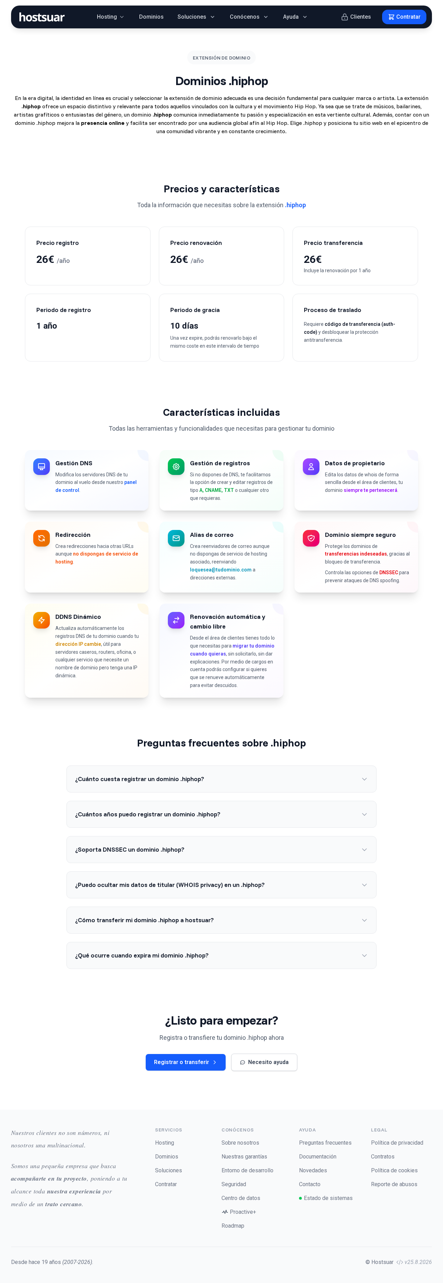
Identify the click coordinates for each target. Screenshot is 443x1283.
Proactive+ (243, 1212)
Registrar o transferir (181, 1062)
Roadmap (233, 1225)
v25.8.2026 (418, 1262)
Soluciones (168, 1170)
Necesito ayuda (268, 1062)
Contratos (383, 1156)
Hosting (164, 1142)
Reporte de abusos (394, 1184)
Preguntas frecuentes (325, 1142)
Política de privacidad (397, 1142)
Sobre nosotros (240, 1142)
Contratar (166, 1184)
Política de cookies (394, 1170)
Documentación (317, 1156)
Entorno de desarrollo (247, 1170)
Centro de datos (241, 1198)
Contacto (309, 1184)
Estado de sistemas (328, 1198)
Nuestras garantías (244, 1156)
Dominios (151, 16)
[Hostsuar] (41, 16)
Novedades (313, 1170)
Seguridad (234, 1184)
